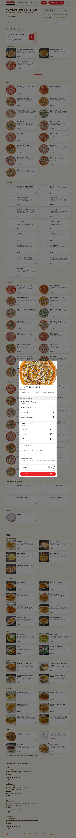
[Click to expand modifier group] (54, 429)
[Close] (54, 363)
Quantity (24, 467)
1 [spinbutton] (51, 467)
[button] (38, 373)
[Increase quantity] (54, 467)
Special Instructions (27, 446)
